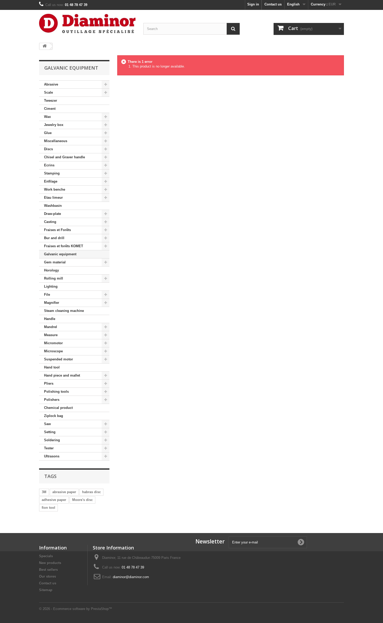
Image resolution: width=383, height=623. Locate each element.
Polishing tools (56, 392)
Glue (48, 133)
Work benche (54, 189)
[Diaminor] (87, 23)
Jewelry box (53, 125)
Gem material (55, 262)
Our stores (47, 576)
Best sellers (48, 570)
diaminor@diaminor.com (131, 577)
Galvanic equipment (60, 254)
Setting (49, 432)
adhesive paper (54, 500)
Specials (46, 556)
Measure (51, 335)
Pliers (48, 383)
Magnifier (51, 303)
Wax (47, 117)
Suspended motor (58, 359)
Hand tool (52, 367)
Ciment (49, 109)
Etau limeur (53, 197)
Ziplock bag (53, 416)
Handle (49, 319)
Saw (47, 424)
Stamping (52, 173)
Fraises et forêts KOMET (63, 246)
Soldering (52, 440)
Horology (51, 270)
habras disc (91, 492)
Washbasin (53, 206)
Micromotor (53, 343)
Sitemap (45, 590)
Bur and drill (54, 238)
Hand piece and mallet (62, 375)
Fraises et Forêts (57, 230)
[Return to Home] (45, 46)
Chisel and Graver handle (64, 157)
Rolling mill (53, 278)
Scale (48, 92)
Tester (49, 448)
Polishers (51, 400)
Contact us (273, 4)
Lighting (51, 286)
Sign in (253, 4)
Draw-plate (52, 214)
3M (44, 492)
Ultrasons (51, 456)
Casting (50, 222)
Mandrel (50, 327)
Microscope (53, 351)
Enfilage (50, 181)
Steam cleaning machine (64, 311)
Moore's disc (82, 500)
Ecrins (49, 165)
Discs (48, 149)
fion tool (48, 508)
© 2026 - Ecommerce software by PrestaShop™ (75, 609)
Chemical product (58, 408)
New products (50, 563)
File (47, 295)
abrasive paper (64, 492)
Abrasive (51, 84)
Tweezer (50, 100)
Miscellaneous (55, 141)
